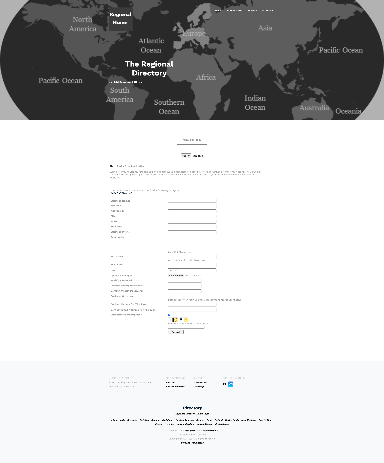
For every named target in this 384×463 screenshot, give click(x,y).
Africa (114, 420)
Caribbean (167, 420)
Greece (200, 420)
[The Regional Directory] (121, 19)
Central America (185, 420)
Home (217, 10)
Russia (158, 424)
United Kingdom (185, 424)
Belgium (144, 420)
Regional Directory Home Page (192, 413)
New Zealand (248, 420)
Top (112, 166)
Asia (122, 420)
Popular (267, 10)
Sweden (169, 424)
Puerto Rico (264, 420)
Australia (132, 420)
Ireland (218, 420)
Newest (252, 10)
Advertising (234, 10)
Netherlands (232, 420)
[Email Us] (230, 384)
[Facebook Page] (224, 384)
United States (204, 424)
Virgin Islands (221, 424)
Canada (155, 420)
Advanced (197, 155)
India (209, 420)
